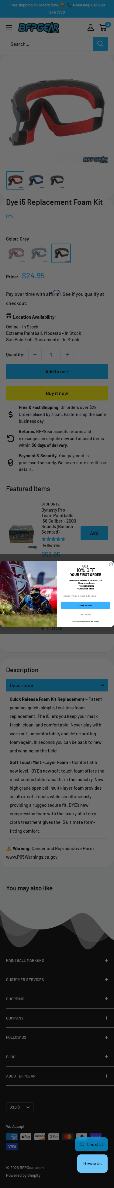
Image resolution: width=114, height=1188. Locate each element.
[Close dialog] (111, 564)
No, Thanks (86, 614)
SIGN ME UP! (85, 605)
